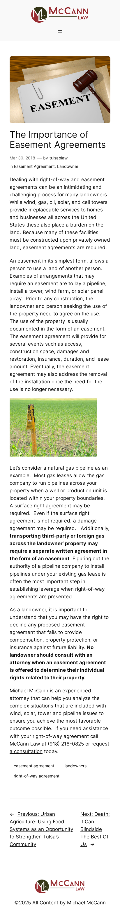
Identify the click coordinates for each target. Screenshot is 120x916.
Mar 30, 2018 (22, 157)
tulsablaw (59, 157)
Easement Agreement (34, 166)
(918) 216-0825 (66, 744)
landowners (76, 765)
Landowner (67, 166)
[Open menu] (60, 31)
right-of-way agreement (36, 775)
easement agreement (34, 765)
